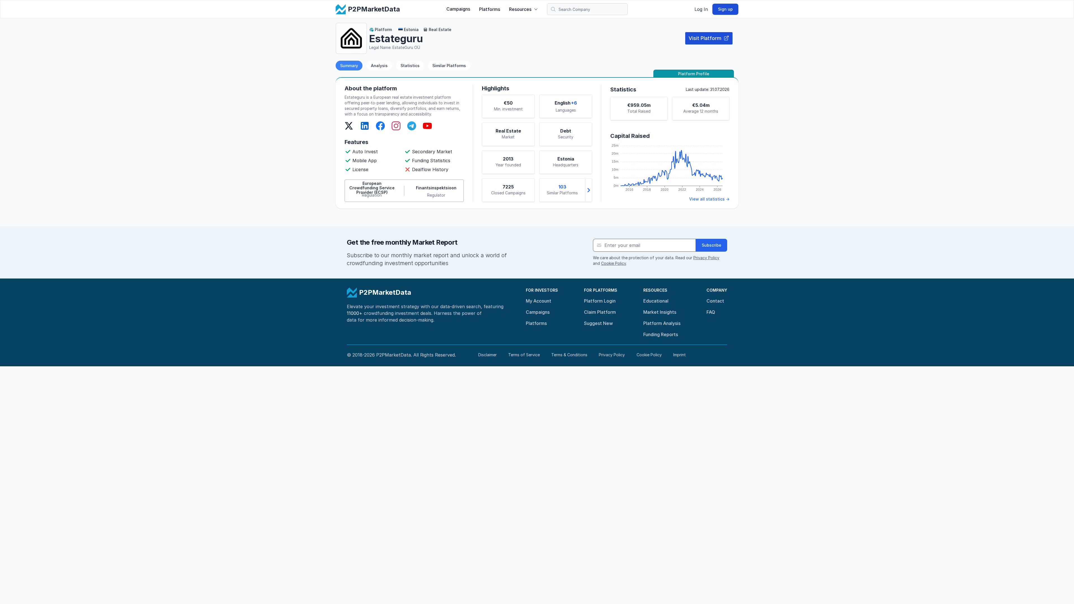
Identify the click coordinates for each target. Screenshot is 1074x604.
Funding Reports (660, 334)
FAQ (710, 312)
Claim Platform (600, 312)
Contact (715, 301)
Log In (701, 9)
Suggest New (598, 323)
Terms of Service (524, 354)
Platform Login (600, 301)
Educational (655, 301)
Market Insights (659, 312)
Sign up (725, 9)
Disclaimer (487, 354)
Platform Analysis (661, 323)
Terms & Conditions (569, 354)
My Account (538, 301)
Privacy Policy (706, 257)
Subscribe (711, 245)
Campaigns (458, 9)
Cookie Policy (613, 263)
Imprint (679, 354)
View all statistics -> (709, 199)
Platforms (489, 9)
